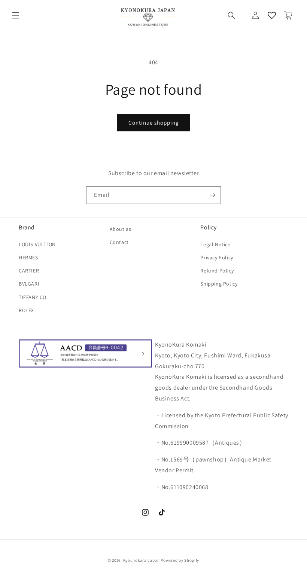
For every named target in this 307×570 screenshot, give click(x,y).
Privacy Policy (216, 257)
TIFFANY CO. (33, 297)
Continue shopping (153, 122)
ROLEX (26, 310)
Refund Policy (217, 270)
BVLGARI (29, 283)
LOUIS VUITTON (37, 244)
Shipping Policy (218, 283)
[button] (15, 15)
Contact (119, 242)
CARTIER (29, 270)
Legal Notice (215, 244)
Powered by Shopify (180, 560)
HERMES (28, 257)
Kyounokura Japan (141, 560)
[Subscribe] (212, 195)
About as (120, 229)
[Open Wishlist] (272, 15)
